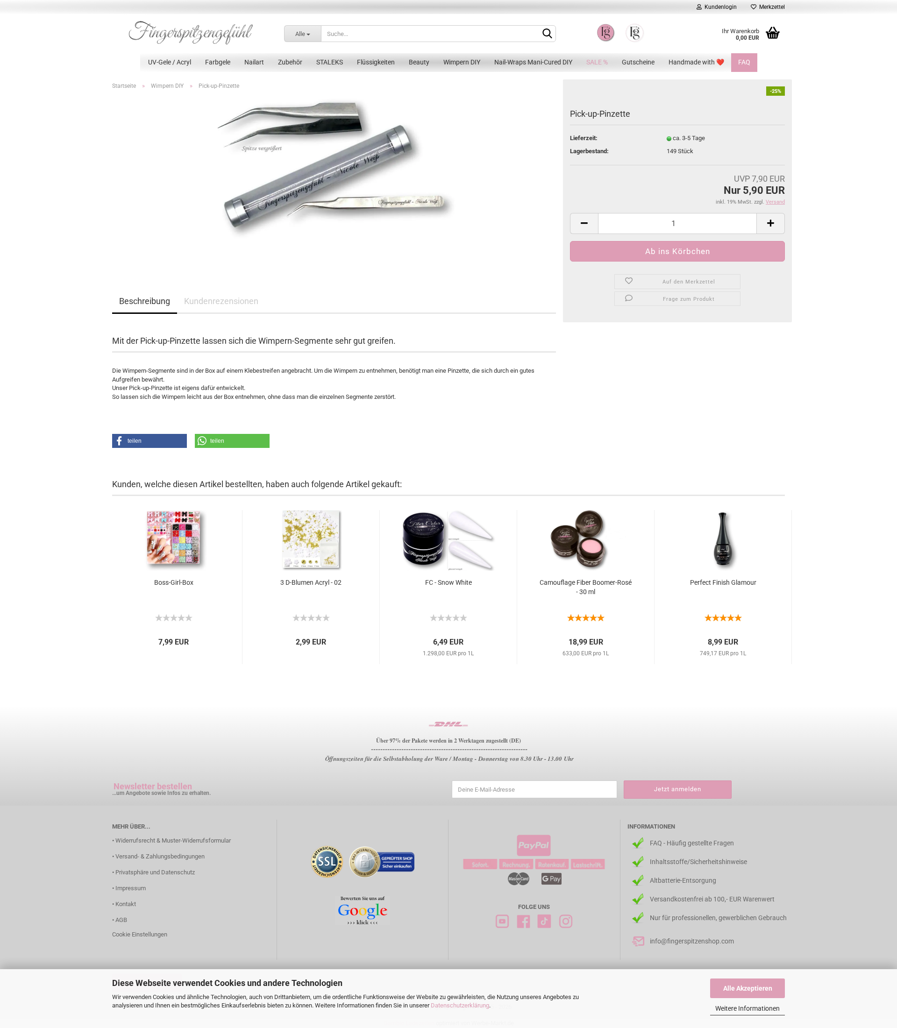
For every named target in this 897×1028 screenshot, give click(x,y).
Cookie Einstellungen (139, 934)
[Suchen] (547, 34)
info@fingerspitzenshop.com (692, 941)
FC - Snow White (448, 582)
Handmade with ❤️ (696, 62)
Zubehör (290, 62)
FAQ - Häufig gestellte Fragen (692, 843)
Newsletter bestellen (153, 786)
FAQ (744, 62)
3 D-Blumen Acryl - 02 (311, 582)
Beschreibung (144, 301)
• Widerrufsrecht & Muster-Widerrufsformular (171, 840)
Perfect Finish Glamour (723, 582)
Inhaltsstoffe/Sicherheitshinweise (698, 861)
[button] (149, 441)
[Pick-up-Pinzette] (334, 178)
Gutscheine (638, 62)
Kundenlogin (719, 7)
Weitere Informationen (747, 1008)
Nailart (254, 62)
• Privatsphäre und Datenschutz (153, 872)
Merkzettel (770, 7)
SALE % (597, 62)
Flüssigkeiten (376, 62)
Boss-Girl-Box (173, 582)
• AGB (119, 919)
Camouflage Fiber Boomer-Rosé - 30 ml (586, 587)
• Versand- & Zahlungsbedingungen (158, 856)
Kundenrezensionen (221, 301)
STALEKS (329, 62)
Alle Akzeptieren (747, 988)
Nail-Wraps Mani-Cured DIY (533, 62)
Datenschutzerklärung (460, 1005)
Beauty (419, 62)
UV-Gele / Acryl (169, 62)
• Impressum (129, 888)
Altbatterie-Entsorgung (683, 880)
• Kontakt (124, 903)
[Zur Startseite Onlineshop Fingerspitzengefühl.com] (191, 32)
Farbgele (217, 62)
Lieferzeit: (584, 138)
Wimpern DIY (461, 62)
